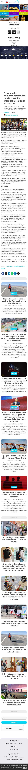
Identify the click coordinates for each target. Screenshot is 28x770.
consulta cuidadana (19, 266)
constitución (9, 266)
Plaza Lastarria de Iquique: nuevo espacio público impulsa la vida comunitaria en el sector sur (14, 337)
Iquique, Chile (14, 23)
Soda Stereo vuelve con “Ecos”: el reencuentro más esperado (14, 495)
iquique (3, 268)
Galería (21, 119)
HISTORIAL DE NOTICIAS (14, 743)
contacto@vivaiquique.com (14, 759)
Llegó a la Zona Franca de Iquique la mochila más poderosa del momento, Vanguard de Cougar (14, 567)
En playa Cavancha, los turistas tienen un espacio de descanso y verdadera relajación (14, 596)
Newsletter (14, 711)
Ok (25, 768)
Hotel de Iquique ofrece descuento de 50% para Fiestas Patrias (14, 702)
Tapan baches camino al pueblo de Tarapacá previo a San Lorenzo (14, 301)
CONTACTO (14, 741)
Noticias (6, 112)
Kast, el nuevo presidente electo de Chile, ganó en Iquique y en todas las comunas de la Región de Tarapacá (14, 417)
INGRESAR (14, 749)
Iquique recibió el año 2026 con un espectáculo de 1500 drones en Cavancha (14, 381)
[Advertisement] (14, 74)
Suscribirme (14, 722)
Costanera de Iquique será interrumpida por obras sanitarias (14, 623)
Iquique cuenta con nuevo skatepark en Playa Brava (14, 457)
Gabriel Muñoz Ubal (12, 115)
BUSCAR (14, 746)
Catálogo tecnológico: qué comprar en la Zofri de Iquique (14, 540)
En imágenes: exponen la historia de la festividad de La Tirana (14, 676)
